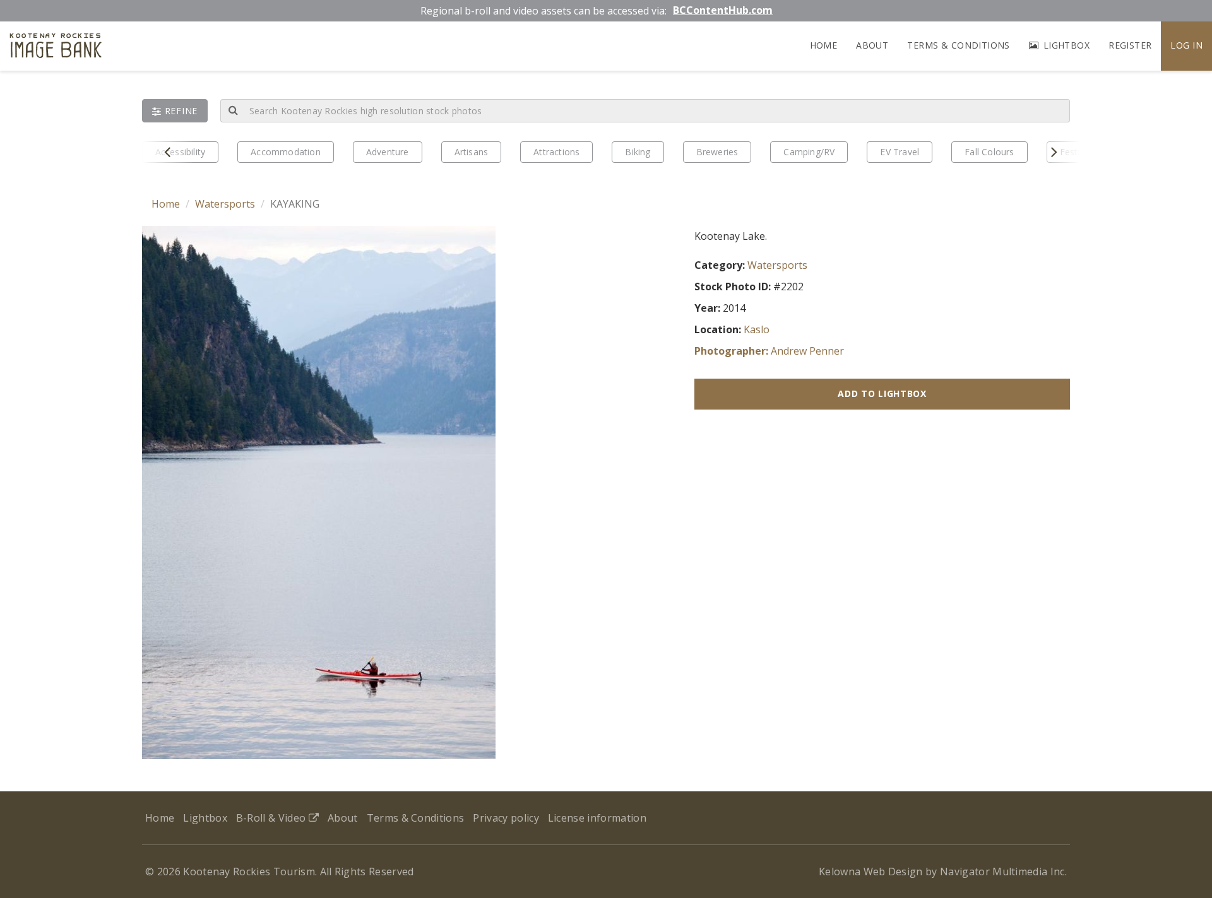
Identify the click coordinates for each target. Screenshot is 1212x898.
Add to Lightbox (882, 393)
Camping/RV (809, 152)
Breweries (717, 152)
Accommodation (286, 152)
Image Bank (55, 47)
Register (1129, 45)
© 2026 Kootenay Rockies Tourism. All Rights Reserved (279, 871)
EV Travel (899, 152)
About (872, 45)
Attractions (556, 152)
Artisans (471, 152)
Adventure (387, 152)
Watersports (225, 204)
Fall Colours (989, 152)
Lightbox (1065, 45)
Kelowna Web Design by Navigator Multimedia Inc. (943, 871)
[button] (175, 110)
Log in (1186, 45)
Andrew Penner (807, 351)
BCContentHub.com (723, 10)
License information (597, 818)
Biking (637, 152)
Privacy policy (505, 818)
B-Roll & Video (272, 818)
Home (824, 45)
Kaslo (756, 329)
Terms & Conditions (958, 45)
